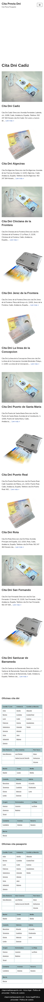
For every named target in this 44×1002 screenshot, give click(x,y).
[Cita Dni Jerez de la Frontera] (22, 268)
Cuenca (28, 719)
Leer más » (10, 121)
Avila (4, 711)
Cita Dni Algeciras (13, 163)
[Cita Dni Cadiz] (22, 86)
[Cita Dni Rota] (22, 513)
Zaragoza (6, 810)
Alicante (18, 783)
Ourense (18, 795)
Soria (4, 735)
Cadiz (18, 719)
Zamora (5, 743)
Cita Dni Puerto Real (15, 474)
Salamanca (6, 727)
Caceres (17, 806)
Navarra (32, 825)
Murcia (5, 835)
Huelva (18, 723)
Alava (35, 754)
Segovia (5, 731)
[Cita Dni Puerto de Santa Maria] (22, 387)
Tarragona (6, 787)
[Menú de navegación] (39, 5)
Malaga (18, 739)
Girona (5, 791)
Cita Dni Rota (10, 532)
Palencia (5, 723)
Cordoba (19, 715)
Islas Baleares (7, 754)
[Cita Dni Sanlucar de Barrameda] (22, 633)
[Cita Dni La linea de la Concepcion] (22, 328)
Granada (19, 727)
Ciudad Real (30, 715)
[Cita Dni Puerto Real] (22, 450)
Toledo (28, 727)
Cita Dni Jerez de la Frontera (20, 293)
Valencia (18, 791)
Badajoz (17, 810)
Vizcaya (35, 762)
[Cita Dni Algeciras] (22, 144)
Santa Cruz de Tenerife (22, 758)
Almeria (18, 731)
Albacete (29, 711)
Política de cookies (18, 993)
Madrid (5, 773)
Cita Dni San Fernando (16, 589)
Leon (4, 719)
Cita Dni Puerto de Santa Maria (21, 406)
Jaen (18, 735)
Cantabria (6, 825)
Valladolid (6, 739)
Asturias (19, 825)
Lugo (30, 791)
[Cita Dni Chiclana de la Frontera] (22, 202)
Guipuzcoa (36, 758)
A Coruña (31, 783)
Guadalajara (30, 723)
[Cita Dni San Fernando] (22, 570)
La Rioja (34, 806)
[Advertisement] (22, 33)
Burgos (5, 715)
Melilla (32, 773)
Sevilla (18, 711)
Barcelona (6, 783)
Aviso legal (27, 990)
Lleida (5, 795)
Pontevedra (32, 787)
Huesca (5, 806)
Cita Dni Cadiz (11, 105)
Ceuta (19, 773)
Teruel (5, 814)
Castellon (19, 787)
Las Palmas (18, 754)
